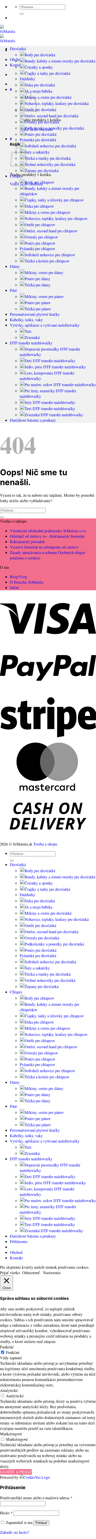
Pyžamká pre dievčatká (38, 139)
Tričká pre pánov (38, 309)
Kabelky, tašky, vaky (26, 319)
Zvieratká (32, 337)
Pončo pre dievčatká (40, 134)
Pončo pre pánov (38, 302)
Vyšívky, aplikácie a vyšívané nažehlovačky (45, 325)
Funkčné (12, 1352)
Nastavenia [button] (52, 1272)
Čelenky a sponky (39, 67)
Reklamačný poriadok (27, 541)
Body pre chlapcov (39, 182)
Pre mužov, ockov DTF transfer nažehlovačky (60, 384)
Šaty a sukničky (37, 152)
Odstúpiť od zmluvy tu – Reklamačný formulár (47, 536)
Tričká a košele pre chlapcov (47, 261)
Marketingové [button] (11, 1434)
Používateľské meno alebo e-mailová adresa (36, 1497)
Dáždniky (27, 78)
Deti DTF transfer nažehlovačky (50, 360)
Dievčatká (18, 48)
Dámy (15, 266)
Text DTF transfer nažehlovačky (50, 408)
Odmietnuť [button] (31, 1272)
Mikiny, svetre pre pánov (44, 296)
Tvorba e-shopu (45, 844)
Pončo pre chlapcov (40, 243)
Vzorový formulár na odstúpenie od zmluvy (44, 547)
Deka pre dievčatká (40, 85)
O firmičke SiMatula (26, 582)
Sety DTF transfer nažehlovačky (50, 402)
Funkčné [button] (7, 1347)
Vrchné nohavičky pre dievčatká (50, 164)
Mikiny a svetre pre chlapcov (47, 212)
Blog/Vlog (18, 576)
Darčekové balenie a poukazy (33, 420)
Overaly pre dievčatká (42, 122)
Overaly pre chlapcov (41, 237)
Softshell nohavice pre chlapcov (50, 254)
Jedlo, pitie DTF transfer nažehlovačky (55, 367)
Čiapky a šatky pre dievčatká (47, 73)
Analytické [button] (9, 1390)
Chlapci (16, 176)
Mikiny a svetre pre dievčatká (48, 97)
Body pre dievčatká (40, 55)
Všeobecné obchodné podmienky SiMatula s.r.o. (48, 530)
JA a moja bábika (38, 91)
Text (28, 331)
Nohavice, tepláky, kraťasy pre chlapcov (56, 218)
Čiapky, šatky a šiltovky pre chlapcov (54, 200)
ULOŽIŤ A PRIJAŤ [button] (16, 1472)
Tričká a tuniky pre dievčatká (48, 158)
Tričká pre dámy (37, 285)
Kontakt (16, 1258)
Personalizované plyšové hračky (35, 314)
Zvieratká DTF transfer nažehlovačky (54, 414)
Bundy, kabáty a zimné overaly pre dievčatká (60, 61)
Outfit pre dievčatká (40, 109)
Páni (13, 290)
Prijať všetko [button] (10, 1272)
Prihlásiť (41, 1523)
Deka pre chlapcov (39, 206)
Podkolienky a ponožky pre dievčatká (54, 128)
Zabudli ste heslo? (14, 1532)
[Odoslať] (22, 14)
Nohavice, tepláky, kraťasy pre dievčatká (57, 103)
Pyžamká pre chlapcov (37, 248)
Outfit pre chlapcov (40, 224)
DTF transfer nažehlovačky (31, 343)
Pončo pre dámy (37, 278)
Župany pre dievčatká (42, 170)
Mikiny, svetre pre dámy (44, 272)
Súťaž (14, 587)
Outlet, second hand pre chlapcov (51, 231)
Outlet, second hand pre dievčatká (51, 115)
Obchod (16, 1252)
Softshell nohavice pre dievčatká (50, 146)
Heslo (6, 1513)
